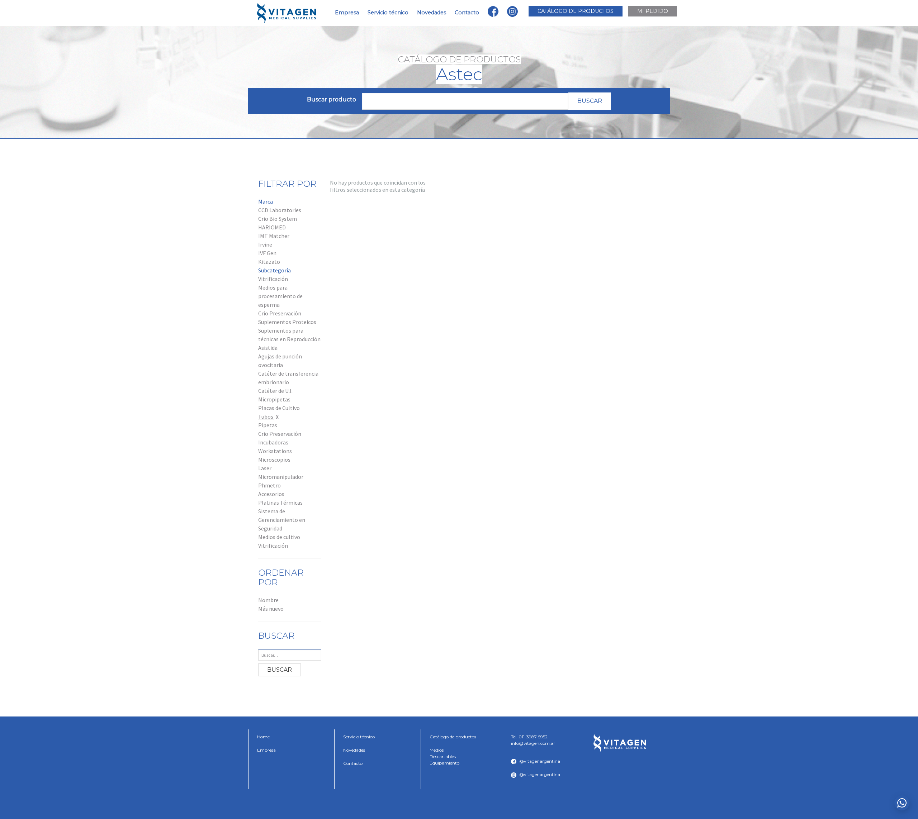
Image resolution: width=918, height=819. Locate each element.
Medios (437, 750)
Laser (264, 468)
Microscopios (274, 459)
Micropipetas (274, 399)
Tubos (266, 416)
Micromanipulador (280, 476)
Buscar (589, 100)
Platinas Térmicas (280, 502)
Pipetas (267, 425)
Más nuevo (271, 608)
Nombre (268, 600)
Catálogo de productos (453, 736)
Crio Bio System (277, 218)
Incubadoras (273, 442)
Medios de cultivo (279, 537)
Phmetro (269, 485)
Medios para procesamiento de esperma (280, 296)
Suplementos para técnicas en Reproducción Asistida (289, 339)
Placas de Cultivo (279, 407)
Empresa (347, 12)
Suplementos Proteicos (287, 321)
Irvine (265, 244)
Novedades (431, 12)
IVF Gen (267, 253)
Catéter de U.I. (275, 390)
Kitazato (269, 261)
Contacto (467, 12)
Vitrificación (273, 278)
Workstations (275, 450)
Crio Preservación (279, 313)
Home (263, 736)
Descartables (443, 756)
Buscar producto (331, 99)
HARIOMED (272, 227)
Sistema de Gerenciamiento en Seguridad (281, 520)
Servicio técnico (388, 12)
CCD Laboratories (279, 210)
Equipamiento (444, 763)
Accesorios (271, 493)
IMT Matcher (273, 235)
